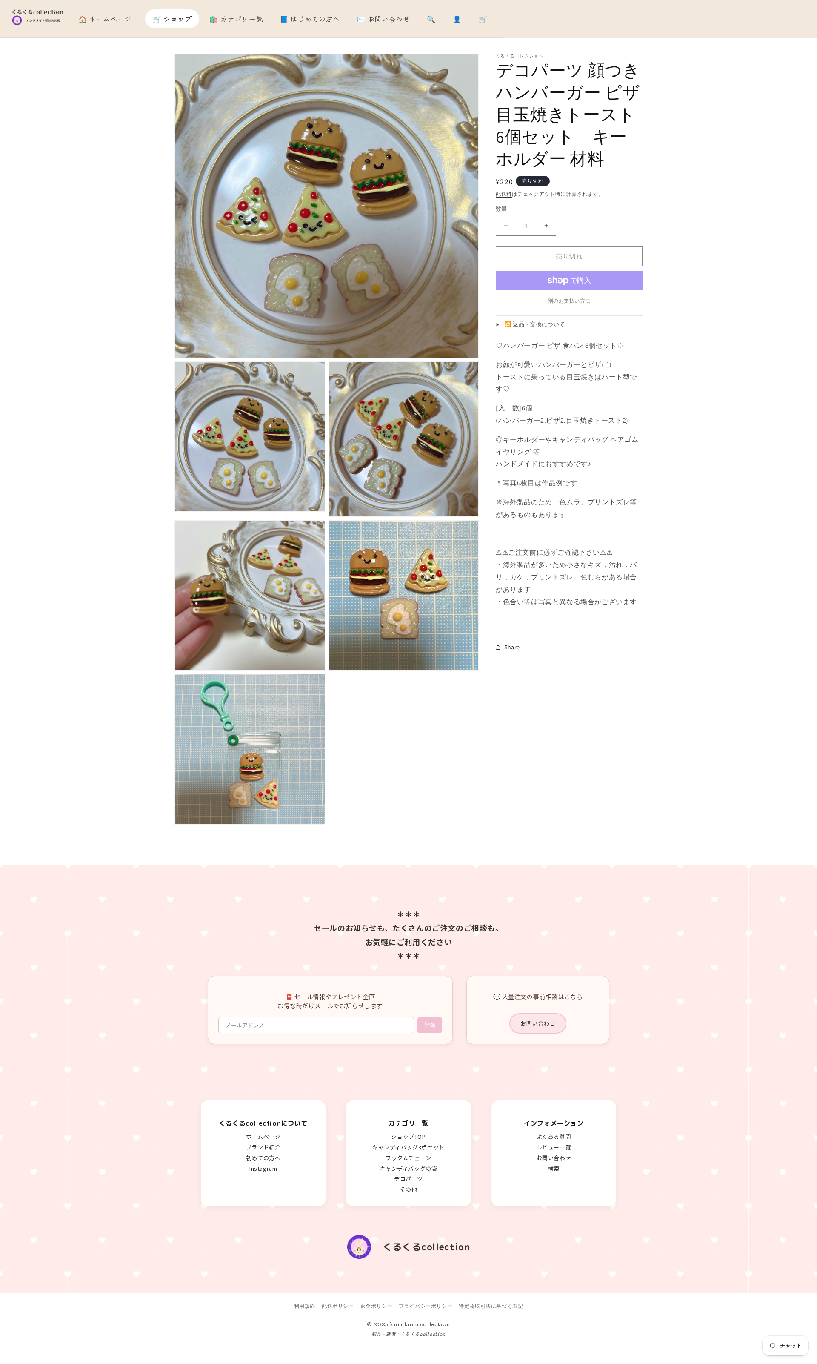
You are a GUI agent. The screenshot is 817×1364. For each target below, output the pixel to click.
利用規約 (304, 1306)
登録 (429, 1025)
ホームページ (263, 1136)
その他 (408, 1189)
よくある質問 (554, 1136)
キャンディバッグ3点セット (408, 1147)
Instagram (263, 1168)
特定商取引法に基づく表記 (491, 1306)
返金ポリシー (376, 1306)
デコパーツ (408, 1179)
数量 (501, 208)
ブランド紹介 (263, 1147)
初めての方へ (263, 1158)
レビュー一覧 (554, 1147)
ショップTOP (408, 1136)
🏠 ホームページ (104, 19)
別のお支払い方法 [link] (569, 301)
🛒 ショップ (172, 19)
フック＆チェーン (408, 1158)
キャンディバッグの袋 (408, 1168)
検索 (554, 1168)
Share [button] (512, 647)
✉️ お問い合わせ (383, 19)
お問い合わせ (537, 1023)
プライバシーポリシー (425, 1306)
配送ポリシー (338, 1306)
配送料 (504, 194)
